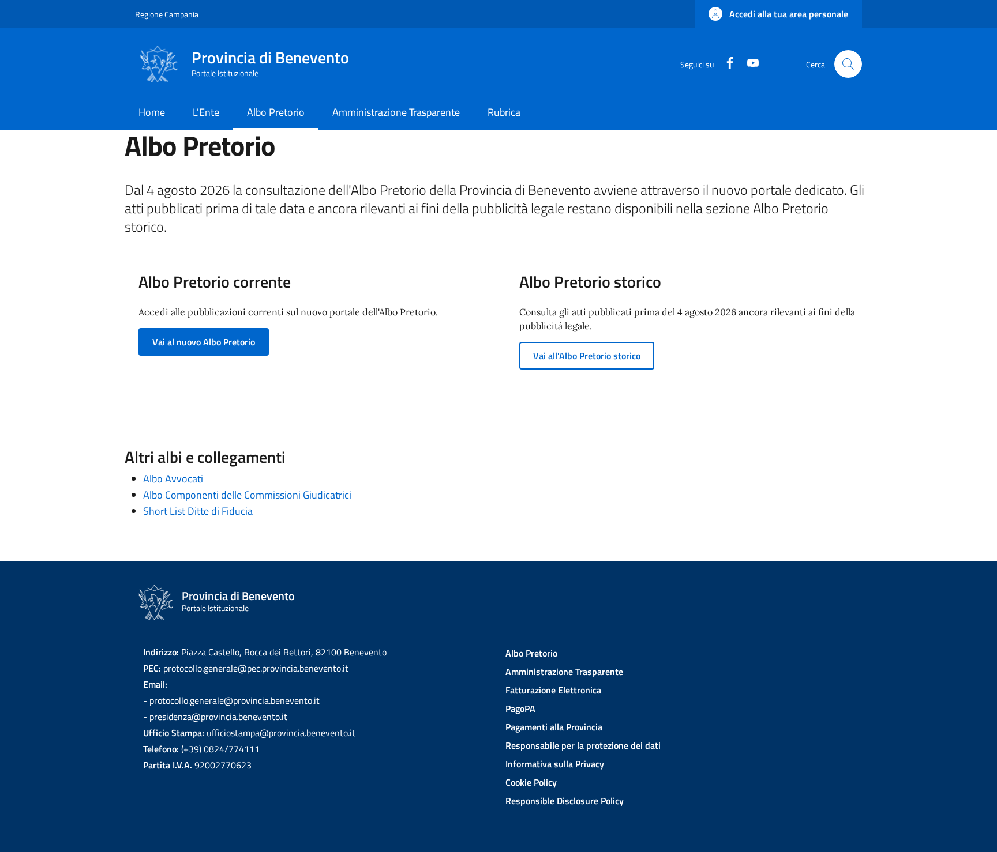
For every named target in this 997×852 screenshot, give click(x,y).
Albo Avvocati (173, 479)
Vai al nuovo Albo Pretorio (203, 342)
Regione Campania (166, 14)
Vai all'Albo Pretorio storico (586, 356)
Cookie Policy (531, 782)
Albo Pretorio (531, 653)
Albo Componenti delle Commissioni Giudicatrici (247, 495)
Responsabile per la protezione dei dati (583, 745)
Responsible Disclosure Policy (564, 801)
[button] (778, 14)
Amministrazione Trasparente (564, 671)
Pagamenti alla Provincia (553, 727)
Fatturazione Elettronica (553, 690)
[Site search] (848, 64)
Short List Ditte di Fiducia (198, 511)
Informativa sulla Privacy (554, 764)
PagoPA (520, 708)
